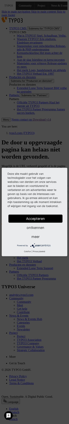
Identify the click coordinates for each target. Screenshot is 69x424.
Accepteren (35, 219)
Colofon (27, 251)
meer (35, 237)
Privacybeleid (39, 251)
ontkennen (35, 228)
